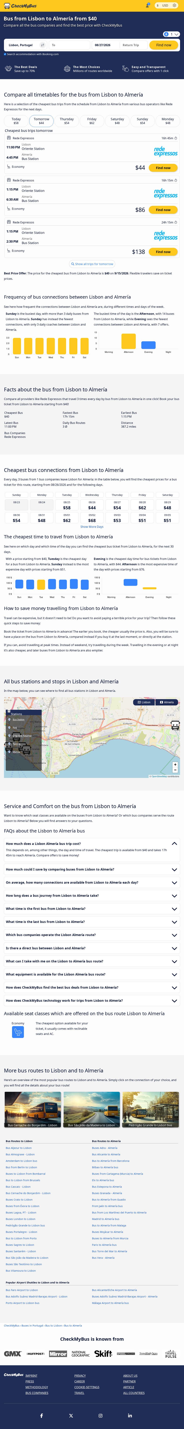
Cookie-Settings (86, 1387)
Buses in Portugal (32, 1325)
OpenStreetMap (159, 776)
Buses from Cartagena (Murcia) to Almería (117, 1173)
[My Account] (147, 5)
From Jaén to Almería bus (107, 1206)
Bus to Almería (73, 1325)
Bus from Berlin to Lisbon (21, 1167)
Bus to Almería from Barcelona (110, 1161)
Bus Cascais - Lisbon (18, 1186)
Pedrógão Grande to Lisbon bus (25, 1225)
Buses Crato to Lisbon (19, 1199)
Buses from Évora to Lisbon (22, 1206)
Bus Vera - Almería (103, 1257)
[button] (175, 725)
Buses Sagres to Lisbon (20, 1244)
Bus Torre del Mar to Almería (109, 1251)
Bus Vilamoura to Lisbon (21, 1270)
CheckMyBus (11, 1325)
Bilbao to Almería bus (105, 1167)
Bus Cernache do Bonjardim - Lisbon (28, 1193)
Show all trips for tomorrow (94, 264)
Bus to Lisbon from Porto (21, 1238)
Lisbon (145, 702)
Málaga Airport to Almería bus (110, 1303)
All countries (134, 1393)
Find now (163, 168)
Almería (168, 702)
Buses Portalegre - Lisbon (21, 1232)
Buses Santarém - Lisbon (21, 1251)
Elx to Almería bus (103, 1180)
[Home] (20, 6)
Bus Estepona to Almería (107, 1186)
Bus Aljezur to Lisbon (19, 1148)
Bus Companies (37, 1393)
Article (128, 1387)
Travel (79, 1393)
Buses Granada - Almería (107, 1193)
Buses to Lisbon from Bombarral (25, 1173)
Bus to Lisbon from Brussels (23, 1180)
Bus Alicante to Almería (106, 1154)
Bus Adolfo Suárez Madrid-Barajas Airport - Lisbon (36, 1296)
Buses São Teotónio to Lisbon (24, 1264)
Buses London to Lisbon (20, 1219)
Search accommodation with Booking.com (33, 54)
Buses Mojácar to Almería (107, 1232)
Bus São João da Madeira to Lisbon (27, 1257)
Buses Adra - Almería (104, 1148)
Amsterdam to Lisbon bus (21, 1161)
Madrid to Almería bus (105, 1219)
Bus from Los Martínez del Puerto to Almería (119, 1212)
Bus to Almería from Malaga (109, 1225)
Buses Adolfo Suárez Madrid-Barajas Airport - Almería (124, 1296)
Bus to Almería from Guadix (109, 1199)
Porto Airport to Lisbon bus (22, 1303)
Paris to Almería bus (104, 1244)
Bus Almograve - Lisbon (20, 1154)
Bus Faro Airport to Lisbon (22, 1290)
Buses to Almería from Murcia (110, 1238)
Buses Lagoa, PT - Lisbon (21, 1212)
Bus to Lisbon (53, 1325)
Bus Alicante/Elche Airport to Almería (114, 1290)
